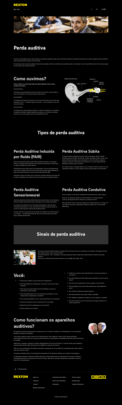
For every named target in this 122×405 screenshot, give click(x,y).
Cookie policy (76, 381)
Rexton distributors (39, 388)
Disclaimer (56, 384)
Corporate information (59, 377)
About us (36, 377)
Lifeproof (36, 381)
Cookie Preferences (78, 384)
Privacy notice (76, 377)
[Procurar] (91, 9)
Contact (35, 384)
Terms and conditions (59, 381)
